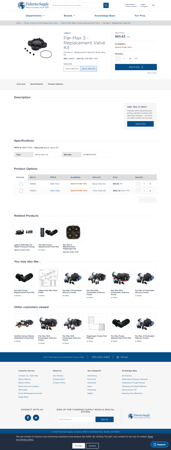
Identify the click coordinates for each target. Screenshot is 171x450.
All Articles (127, 376)
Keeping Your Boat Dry (132, 393)
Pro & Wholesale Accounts (30, 393)
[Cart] (152, 5)
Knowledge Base (105, 15)
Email (124, 357)
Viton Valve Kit (71, 69)
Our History (58, 376)
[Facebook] (28, 416)
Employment (59, 379)
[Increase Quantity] (130, 58)
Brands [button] (68, 15)
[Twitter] (36, 416)
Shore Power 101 (129, 390)
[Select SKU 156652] (21, 184)
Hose (89, 386)
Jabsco (67, 33)
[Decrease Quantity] (118, 58)
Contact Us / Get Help (28, 376)
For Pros (140, 15)
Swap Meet (23, 397)
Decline (92, 446)
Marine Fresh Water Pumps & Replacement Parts (80, 23)
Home (18, 23)
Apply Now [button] (140, 124)
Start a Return (24, 379)
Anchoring (92, 376)
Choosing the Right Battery (134, 386)
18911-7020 (55, 191)
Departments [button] (34, 15)
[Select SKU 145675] (21, 191)
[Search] (106, 5)
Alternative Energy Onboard (135, 379)
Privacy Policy (59, 383)
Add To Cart (134, 67)
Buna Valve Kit (88, 69)
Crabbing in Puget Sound (133, 383)
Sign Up (104, 419)
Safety (90, 393)
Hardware (91, 383)
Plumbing (91, 390)
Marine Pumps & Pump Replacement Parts (41, 23)
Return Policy (152, 73)
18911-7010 (54, 184)
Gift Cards (22, 390)
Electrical (91, 379)
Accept (78, 446)
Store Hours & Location (28, 386)
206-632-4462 (101, 357)
